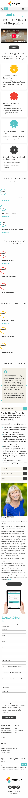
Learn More (14, 47)
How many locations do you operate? (12, 679)
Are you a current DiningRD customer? (12, 666)
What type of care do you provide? (11, 685)
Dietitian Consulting (6, 730)
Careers (3, 737)
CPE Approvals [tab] (6, 479)
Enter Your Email (5, 761)
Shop (16, 732)
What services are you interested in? (11, 672)
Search (2, 8)
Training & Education (6, 732)
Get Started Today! (14, 584)
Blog (16, 728)
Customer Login (19, 730)
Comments (5, 691)
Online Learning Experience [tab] (10, 469)
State (3, 641)
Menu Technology (5, 728)
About (2, 735)
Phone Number (6, 660)
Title (3, 648)
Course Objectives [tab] (7, 409)
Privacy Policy (18, 735)
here (9, 579)
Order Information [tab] (7, 474)
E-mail (3, 654)
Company (4, 635)
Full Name (4, 629)
